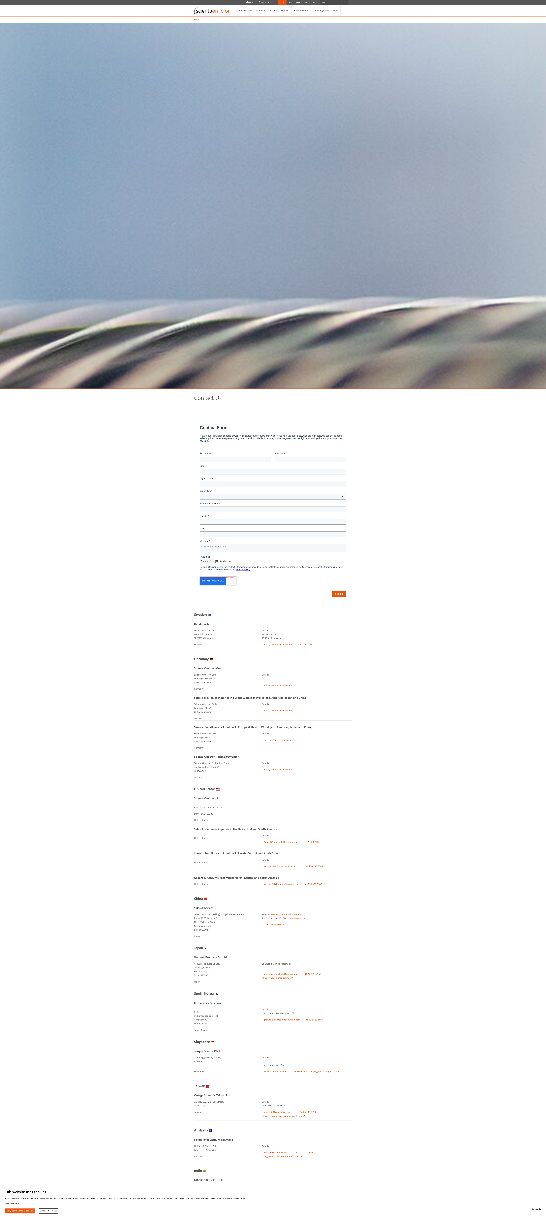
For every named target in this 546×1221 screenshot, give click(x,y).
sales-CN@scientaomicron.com (284, 914)
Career (290, 2)
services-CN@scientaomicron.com (288, 918)
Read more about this (12, 1203)
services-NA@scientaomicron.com (282, 866)
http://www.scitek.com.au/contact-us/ (282, 1156)
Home (196, 19)
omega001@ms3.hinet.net (278, 1112)
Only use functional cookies (20, 1211)
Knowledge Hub (321, 10)
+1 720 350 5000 (311, 842)
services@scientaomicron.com (280, 740)
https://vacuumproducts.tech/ (277, 978)
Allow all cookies (48, 1211)
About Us (249, 2)
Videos (298, 2)
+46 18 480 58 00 (306, 644)
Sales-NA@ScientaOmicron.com (281, 842)
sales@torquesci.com (275, 1071)
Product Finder (301, 10)
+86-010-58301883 (274, 924)
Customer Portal (310, 2)
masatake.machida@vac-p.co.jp (281, 974)
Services (285, 10)
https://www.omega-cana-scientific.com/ (283, 1116)
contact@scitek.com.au (276, 1152)
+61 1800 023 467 (303, 1152)
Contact (282, 2)
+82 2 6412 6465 (314, 1019)
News (335, 10)
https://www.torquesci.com (325, 1071)
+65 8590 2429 (300, 1071)
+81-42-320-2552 (312, 974)
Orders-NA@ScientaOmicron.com (282, 884)
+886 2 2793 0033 (306, 1112)
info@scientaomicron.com (278, 644)
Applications (245, 10)
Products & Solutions (266, 10)
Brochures (272, 2)
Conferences (261, 2)
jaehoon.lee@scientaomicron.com (282, 1019)
